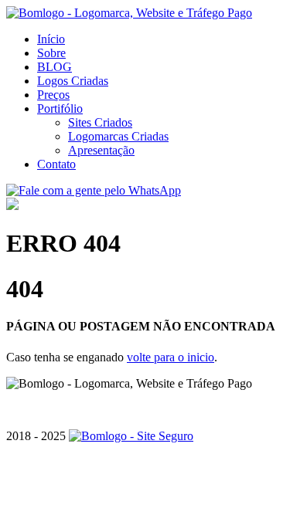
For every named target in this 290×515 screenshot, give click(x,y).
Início (51, 39)
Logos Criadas (72, 80)
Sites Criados (100, 122)
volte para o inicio (170, 357)
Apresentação (101, 150)
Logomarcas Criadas (118, 136)
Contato (56, 164)
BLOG (54, 66)
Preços (53, 94)
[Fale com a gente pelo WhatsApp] (93, 190)
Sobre (51, 52)
